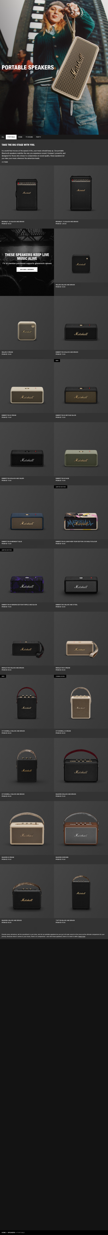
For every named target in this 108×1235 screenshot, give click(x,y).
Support (86, 9)
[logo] (8, 8)
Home (20, 137)
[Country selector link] (102, 4)
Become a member (27, 269)
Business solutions (73, 4)
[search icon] (92, 9)
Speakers (11, 1232)
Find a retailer (95, 4)
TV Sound (29, 137)
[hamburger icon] (102, 9)
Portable (11, 137)
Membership (85, 4)
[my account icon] (96, 9)
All (3, 137)
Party (38, 137)
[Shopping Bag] (99, 9)
